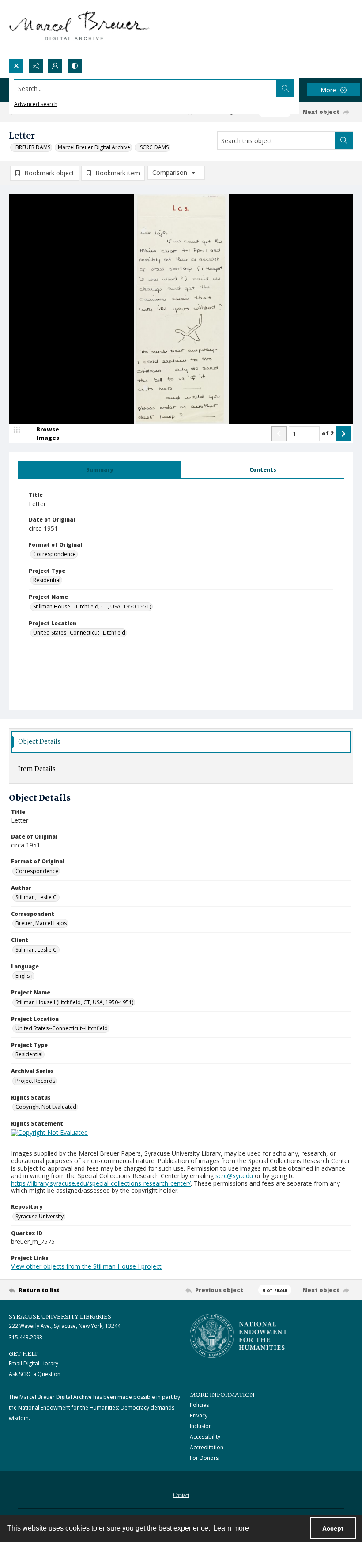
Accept (332, 1528)
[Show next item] (343, 433)
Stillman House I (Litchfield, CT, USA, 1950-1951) (92, 606)
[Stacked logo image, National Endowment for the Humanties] (238, 1336)
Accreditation (206, 1447)
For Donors (204, 1458)
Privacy (198, 1415)
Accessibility (205, 1436)
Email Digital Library (33, 1363)
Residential (46, 580)
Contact (181, 1495)
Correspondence (54, 554)
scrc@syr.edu (234, 1176)
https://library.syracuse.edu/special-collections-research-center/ (101, 1183)
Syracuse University (39, 1216)
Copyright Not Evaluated (45, 1107)
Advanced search (35, 104)
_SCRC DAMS (153, 147)
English (24, 975)
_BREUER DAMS (31, 147)
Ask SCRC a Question (34, 1374)
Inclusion (201, 1426)
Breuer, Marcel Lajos (41, 923)
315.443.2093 (25, 1337)
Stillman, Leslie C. (36, 897)
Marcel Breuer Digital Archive (94, 147)
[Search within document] (344, 140)
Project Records (35, 1081)
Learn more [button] (231, 1528)
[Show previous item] (279, 433)
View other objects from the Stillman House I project (86, 1266)
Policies (199, 1405)
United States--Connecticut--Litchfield (79, 632)
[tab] (99, 469)
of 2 (328, 433)
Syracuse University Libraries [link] (60, 1317)
